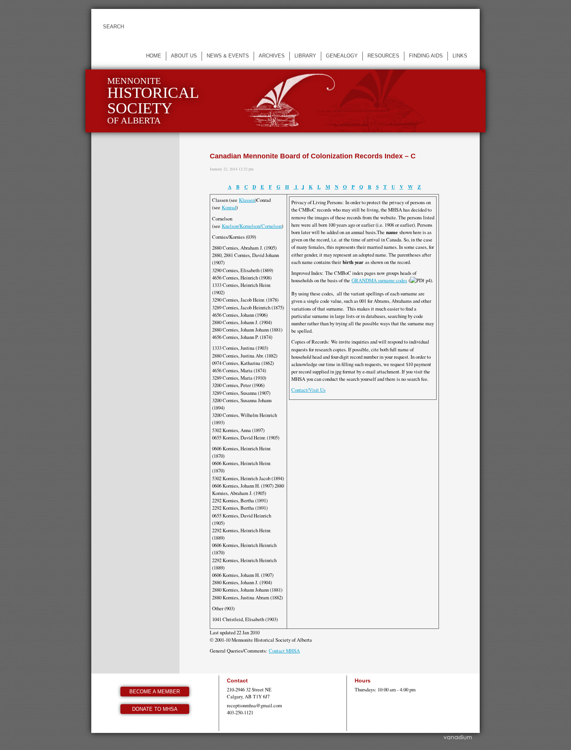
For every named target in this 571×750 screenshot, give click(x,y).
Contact (237, 680)
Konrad (229, 207)
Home (153, 56)
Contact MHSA (284, 650)
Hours (363, 680)
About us (184, 56)
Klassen (247, 199)
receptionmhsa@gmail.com (254, 705)
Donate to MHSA (155, 709)
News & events (228, 56)
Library (305, 56)
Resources (383, 56)
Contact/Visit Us (308, 389)
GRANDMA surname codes (379, 280)
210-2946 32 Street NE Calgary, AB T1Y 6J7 (249, 693)
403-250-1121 (240, 712)
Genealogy (342, 56)
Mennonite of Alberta (153, 101)
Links (460, 56)
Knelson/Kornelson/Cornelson (252, 225)
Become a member (154, 691)
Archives (272, 56)
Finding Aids (426, 56)
